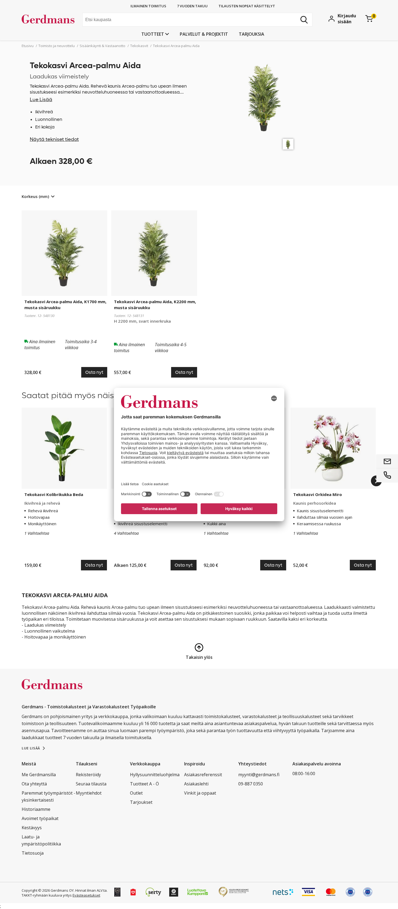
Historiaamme (36, 809)
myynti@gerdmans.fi (258, 775)
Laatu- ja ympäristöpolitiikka (41, 840)
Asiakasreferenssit (203, 775)
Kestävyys (32, 828)
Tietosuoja (33, 853)
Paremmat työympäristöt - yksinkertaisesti (48, 796)
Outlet (136, 793)
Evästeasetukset (86, 895)
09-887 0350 (250, 784)
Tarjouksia (251, 34)
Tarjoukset (141, 802)
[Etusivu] (50, 20)
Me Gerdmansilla (39, 775)
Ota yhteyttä (34, 784)
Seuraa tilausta (91, 784)
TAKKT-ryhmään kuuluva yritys (47, 895)
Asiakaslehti (196, 784)
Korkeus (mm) (35, 196)
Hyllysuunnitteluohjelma (155, 775)
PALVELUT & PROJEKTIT (204, 34)
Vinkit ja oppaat (200, 793)
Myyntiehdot (89, 793)
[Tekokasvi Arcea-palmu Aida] (288, 144)
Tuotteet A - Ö (144, 784)
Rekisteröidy (88, 775)
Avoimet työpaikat (40, 818)
